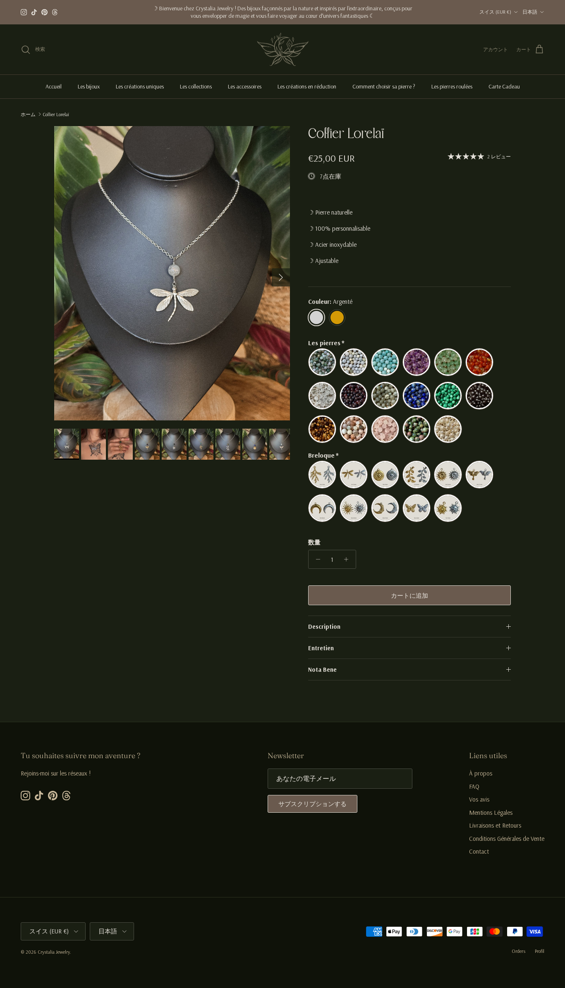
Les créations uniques (140, 86)
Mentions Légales (490, 812)
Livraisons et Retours (495, 825)
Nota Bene (322, 669)
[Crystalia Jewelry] (283, 50)
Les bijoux (89, 86)
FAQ (474, 786)
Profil (539, 951)
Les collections (196, 86)
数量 (314, 542)
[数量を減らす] (316, 559)
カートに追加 (409, 595)
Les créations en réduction (307, 86)
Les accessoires (244, 86)
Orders (518, 951)
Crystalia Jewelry (54, 952)
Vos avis (479, 799)
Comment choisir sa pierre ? (383, 86)
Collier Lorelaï (56, 114)
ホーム (28, 114)
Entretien (321, 648)
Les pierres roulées (451, 86)
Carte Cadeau (504, 86)
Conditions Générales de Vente (506, 838)
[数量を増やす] (348, 559)
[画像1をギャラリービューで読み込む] (172, 273)
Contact (479, 851)
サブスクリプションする (312, 804)
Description (324, 626)
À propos (480, 773)
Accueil (53, 86)
